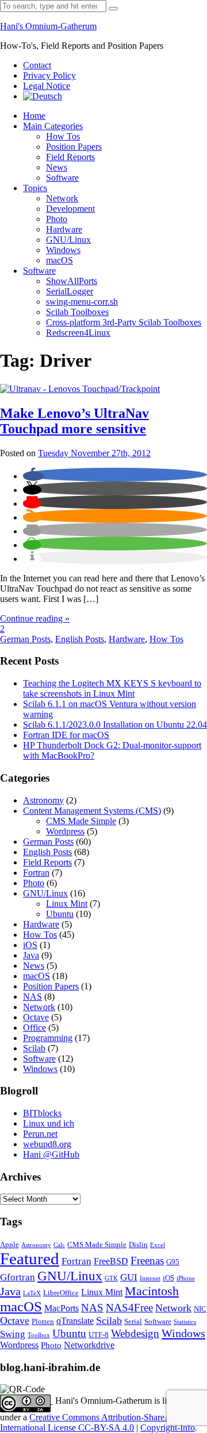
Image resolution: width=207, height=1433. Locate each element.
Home (34, 116)
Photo (56, 219)
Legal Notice (46, 86)
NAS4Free (129, 1308)
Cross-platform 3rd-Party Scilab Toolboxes (123, 322)
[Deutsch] (42, 96)
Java (31, 955)
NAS (32, 996)
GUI (128, 1277)
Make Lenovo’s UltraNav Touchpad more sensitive (74, 421)
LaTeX (32, 1293)
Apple (9, 1245)
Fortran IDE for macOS (66, 735)
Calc (59, 1245)
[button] (33, 476)
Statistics (185, 1322)
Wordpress (65, 831)
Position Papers (74, 147)
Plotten (43, 1322)
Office (34, 1027)
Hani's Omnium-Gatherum (48, 26)
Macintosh (152, 1291)
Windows (63, 250)
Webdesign (135, 1333)
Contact (37, 65)
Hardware (64, 229)
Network (62, 198)
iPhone (186, 1278)
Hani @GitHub (51, 1154)
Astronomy (43, 800)
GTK (111, 1278)
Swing (12, 1334)
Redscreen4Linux (78, 332)
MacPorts (61, 1308)
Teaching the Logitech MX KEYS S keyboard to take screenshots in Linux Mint (112, 688)
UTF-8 (99, 1335)
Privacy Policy (49, 75)
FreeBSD (111, 1261)
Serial (133, 1322)
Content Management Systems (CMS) (92, 810)
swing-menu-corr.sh (82, 301)
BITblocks (42, 1113)
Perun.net (40, 1134)
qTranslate (75, 1321)
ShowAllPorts (71, 281)
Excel (157, 1245)
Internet (150, 1278)
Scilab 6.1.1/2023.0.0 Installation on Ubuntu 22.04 (115, 724)
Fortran (36, 872)
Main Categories (53, 126)
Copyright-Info (167, 1427)
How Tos (63, 136)
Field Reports (70, 157)
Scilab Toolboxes (77, 312)
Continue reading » (35, 618)
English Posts (79, 639)
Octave (36, 1017)
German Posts (25, 639)
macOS (59, 260)
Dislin (138, 1245)
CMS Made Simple (81, 821)
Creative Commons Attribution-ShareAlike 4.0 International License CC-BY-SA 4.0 (99, 1422)
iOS (30, 945)
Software (62, 177)
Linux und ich (48, 1123)
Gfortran (17, 1277)
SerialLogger (69, 291)
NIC (200, 1309)
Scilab (34, 1048)
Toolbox (39, 1335)
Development (70, 208)
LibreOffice (61, 1293)
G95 (172, 1262)
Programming (47, 1038)
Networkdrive (89, 1345)
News (56, 167)
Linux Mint (66, 903)
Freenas (147, 1261)
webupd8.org (47, 1144)
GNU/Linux (68, 239)
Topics (35, 188)
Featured (29, 1258)
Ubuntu (60, 914)
